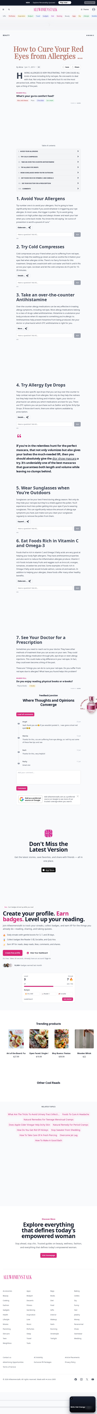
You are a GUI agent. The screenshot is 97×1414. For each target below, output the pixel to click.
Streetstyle (54, 1334)
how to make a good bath (48, 1140)
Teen (5, 1338)
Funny (76, 1305)
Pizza (32, 100)
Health (5, 1315)
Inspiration (21, 16)
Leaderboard (28, 999)
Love (28, 1319)
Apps (74, 16)
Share (77, 67)
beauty (6, 35)
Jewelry (77, 1315)
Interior (53, 1315)
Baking (77, 1291)
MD (39, 67)
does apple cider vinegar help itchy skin (29, 1124)
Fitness (29, 1305)
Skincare (6, 1334)
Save (67, 67)
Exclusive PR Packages (42, 1362)
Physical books (22, 686)
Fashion (6, 1305)
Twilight (53, 1338)
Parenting (7, 1329)
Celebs (76, 1296)
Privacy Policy (70, 1362)
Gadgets (45, 16)
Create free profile (12, 953)
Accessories (7, 1291)
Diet (52, 16)
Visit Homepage (48, 1255)
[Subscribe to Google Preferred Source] (30, 799)
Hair (75, 1310)
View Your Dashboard (39, 953)
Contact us (7, 1357)
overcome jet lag (68, 1135)
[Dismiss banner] (78, 796)
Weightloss (7, 1343)
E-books (32, 686)
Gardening (31, 1310)
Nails (52, 1324)
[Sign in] (94, 9)
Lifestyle (86, 16)
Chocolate (40, 100)
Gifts (4, 16)
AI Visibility (38, 1357)
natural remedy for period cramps (70, 1124)
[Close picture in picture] (71, 1398)
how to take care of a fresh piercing (38, 1135)
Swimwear (78, 1334)
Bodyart (30, 16)
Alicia (21, 67)
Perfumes (12, 16)
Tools (29, 1343)
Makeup (53, 1319)
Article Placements (72, 1357)
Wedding (77, 1338)
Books (52, 1296)
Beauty (67, 16)
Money (76, 1319)
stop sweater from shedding (65, 1129)
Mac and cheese (22, 100)
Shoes (76, 1329)
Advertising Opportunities (13, 1362)
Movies (5, 1324)
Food (52, 1305)
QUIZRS (79, 103)
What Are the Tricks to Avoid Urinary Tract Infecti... (34, 1114)
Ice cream (50, 100)
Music (29, 1324)
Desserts (30, 1300)
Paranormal (78, 1324)
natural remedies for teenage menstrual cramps (48, 1119)
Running (59, 16)
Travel (38, 16)
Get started (68, 999)
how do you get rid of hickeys (32, 1129)
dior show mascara (64, 458)
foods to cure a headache (75, 1114)
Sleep (29, 1334)
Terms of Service (9, 1367)
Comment (22, 788)
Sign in (48, 958)
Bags (52, 1291)
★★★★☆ (90, 35)
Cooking (6, 1300)
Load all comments (25, 714)
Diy (80, 16)
